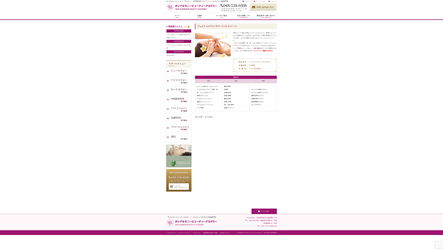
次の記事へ (209, 117)
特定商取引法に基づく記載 (210, 232)
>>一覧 (187, 27)
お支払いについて (225, 232)
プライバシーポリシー (261, 1)
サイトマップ (273, 1)
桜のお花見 (170, 55)
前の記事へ (199, 117)
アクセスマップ (248, 1)
